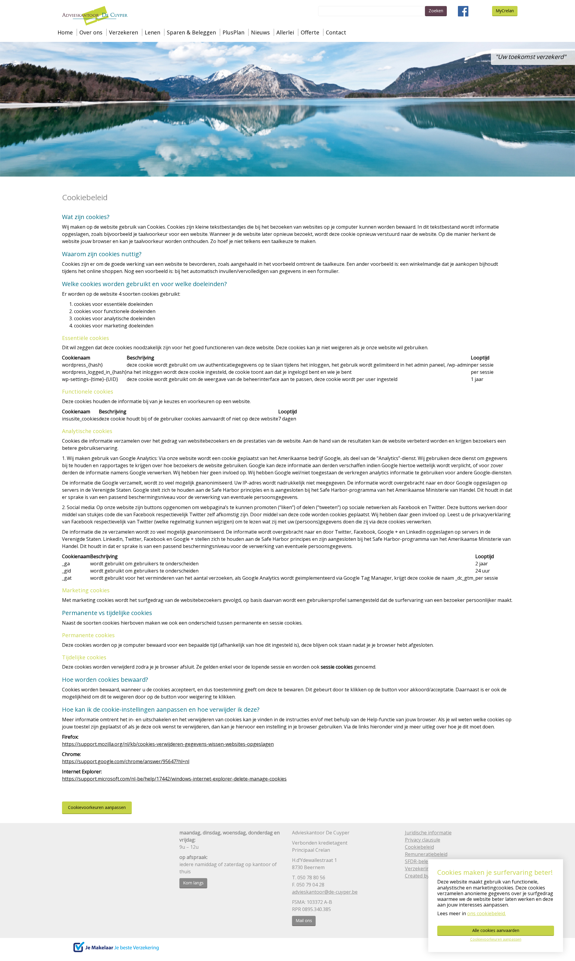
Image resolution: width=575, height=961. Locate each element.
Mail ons (304, 920)
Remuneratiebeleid (426, 854)
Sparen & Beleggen (191, 32)
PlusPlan (233, 32)
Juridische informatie (428, 832)
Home (65, 32)
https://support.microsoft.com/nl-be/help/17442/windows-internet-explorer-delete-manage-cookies (174, 778)
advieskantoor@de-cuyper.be (325, 892)
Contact (336, 32)
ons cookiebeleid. (486, 913)
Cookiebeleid (419, 847)
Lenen (152, 32)
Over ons (90, 32)
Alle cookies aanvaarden (495, 930)
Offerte (310, 32)
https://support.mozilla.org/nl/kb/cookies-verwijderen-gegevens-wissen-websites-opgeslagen (168, 744)
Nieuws (260, 32)
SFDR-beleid (418, 861)
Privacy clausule (422, 839)
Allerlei (285, 32)
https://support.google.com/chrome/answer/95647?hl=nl (125, 761)
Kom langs (193, 883)
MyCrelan (505, 10)
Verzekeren (123, 32)
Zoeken (436, 10)
